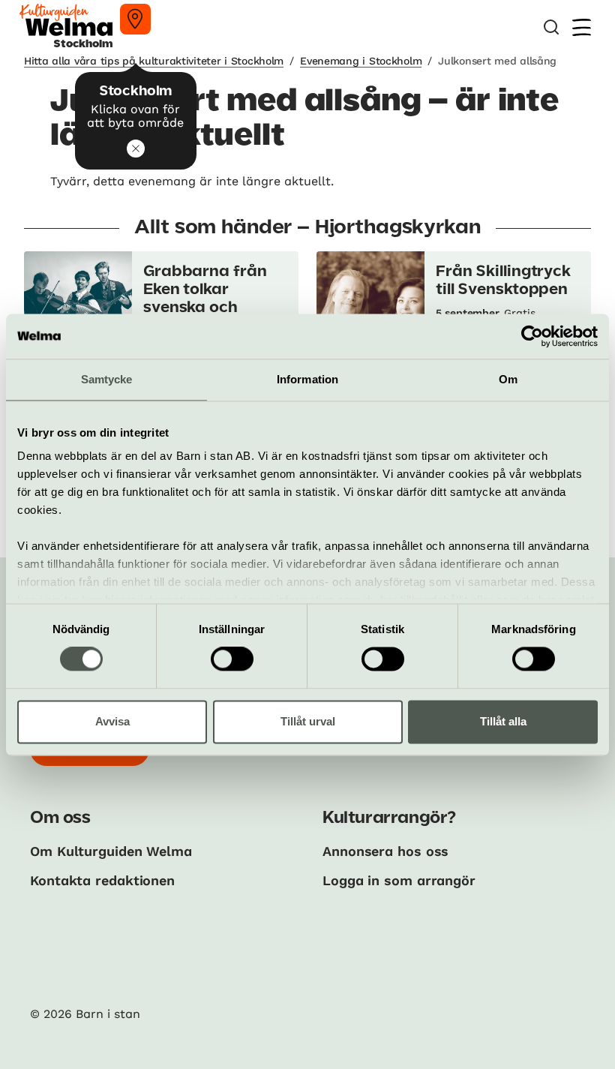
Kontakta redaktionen (102, 880)
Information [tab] (307, 379)
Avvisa (112, 721)
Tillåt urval (307, 721)
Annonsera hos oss (385, 851)
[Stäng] (136, 149)
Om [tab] (508, 379)
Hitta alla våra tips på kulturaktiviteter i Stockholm (154, 61)
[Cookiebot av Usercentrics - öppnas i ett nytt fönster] (532, 336)
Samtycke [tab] (107, 379)
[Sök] (551, 27)
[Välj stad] (135, 19)
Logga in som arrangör (399, 880)
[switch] (232, 659)
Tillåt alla (503, 721)
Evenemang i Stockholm (361, 61)
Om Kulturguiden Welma (111, 851)
